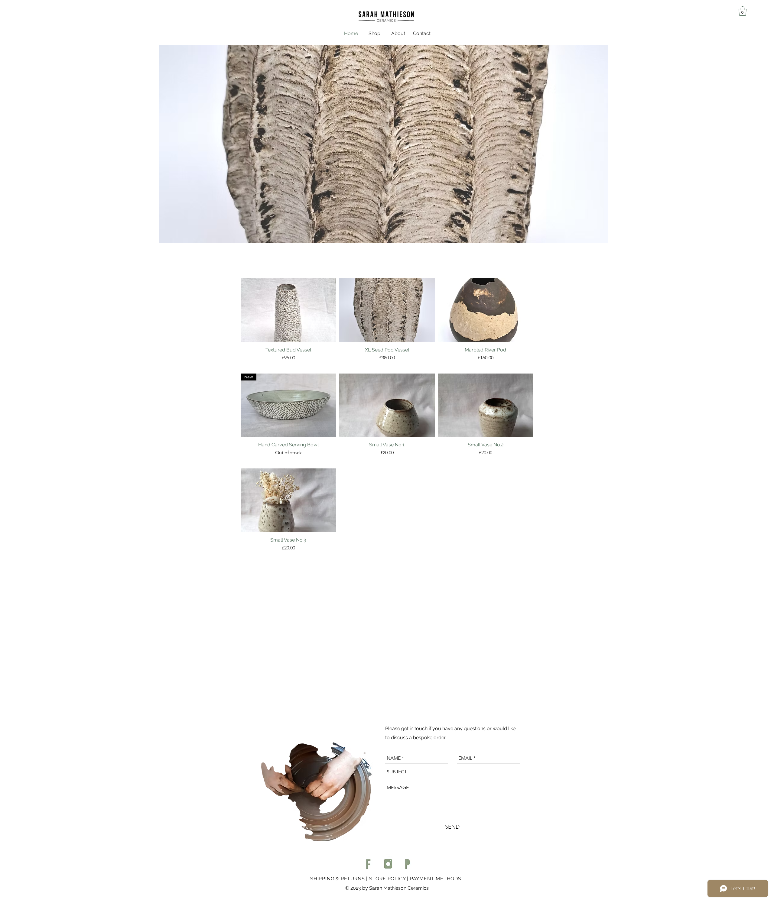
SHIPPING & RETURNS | (339, 879)
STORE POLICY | (389, 879)
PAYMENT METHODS (435, 879)
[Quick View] (288, 310)
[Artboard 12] (387, 863)
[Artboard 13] (407, 863)
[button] (742, 11)
